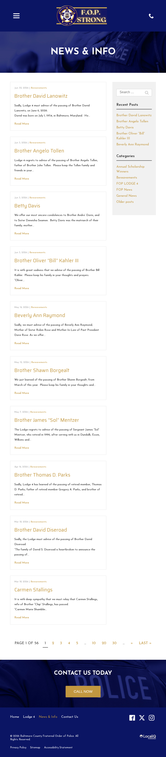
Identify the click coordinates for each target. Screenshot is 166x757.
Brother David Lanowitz (40, 96)
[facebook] (132, 718)
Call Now (83, 691)
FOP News (124, 189)
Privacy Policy (18, 747)
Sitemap (35, 747)
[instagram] (151, 718)
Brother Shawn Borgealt (41, 370)
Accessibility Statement (58, 747)
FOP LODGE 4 (127, 183)
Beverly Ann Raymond (39, 315)
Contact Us (69, 717)
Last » (145, 643)
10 (94, 643)
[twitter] (141, 718)
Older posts (125, 202)
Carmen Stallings (33, 590)
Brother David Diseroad (40, 530)
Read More (21, 123)
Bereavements (39, 88)
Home (14, 717)
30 (114, 643)
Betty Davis (27, 206)
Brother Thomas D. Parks (42, 475)
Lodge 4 (29, 717)
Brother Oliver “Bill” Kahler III (46, 260)
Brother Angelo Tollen (39, 151)
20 (104, 643)
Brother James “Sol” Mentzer (46, 420)
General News (126, 196)
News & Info (83, 52)
